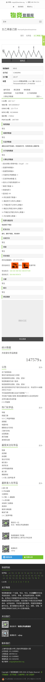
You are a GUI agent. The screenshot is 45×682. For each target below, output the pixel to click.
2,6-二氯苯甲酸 (7, 515)
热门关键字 (30, 675)
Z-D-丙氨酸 (6, 402)
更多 (38, 96)
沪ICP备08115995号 (34, 679)
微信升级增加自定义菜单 (11, 375)
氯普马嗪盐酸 (6, 509)
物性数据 (27, 90)
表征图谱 (17, 90)
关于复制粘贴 (6, 372)
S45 (14, 271)
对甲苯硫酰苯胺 (7, 468)
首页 (22, 36)
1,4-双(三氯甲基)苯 (8, 478)
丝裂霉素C (5, 434)
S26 (11, 271)
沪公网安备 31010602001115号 (15, 679)
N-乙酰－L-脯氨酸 (8, 497)
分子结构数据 (32, 93)
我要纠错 (29, 557)
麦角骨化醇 (6, 440)
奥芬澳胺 (5, 437)
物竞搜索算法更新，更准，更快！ (14, 378)
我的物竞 (20, 7)
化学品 (28, 36)
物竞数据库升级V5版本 (10, 381)
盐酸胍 (4, 421)
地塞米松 (5, 425)
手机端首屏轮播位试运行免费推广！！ (15, 393)
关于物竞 (13, 675)
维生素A (5, 462)
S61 (20, 271)
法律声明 (21, 675)
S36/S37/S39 (26, 271)
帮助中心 (30, 7)
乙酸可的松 (6, 431)
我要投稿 (8, 557)
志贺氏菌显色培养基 (9, 399)
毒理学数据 (7, 93)
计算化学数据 (8, 96)
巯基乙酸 (5, 415)
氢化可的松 (6, 459)
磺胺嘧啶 (5, 474)
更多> (41, 367)
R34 (11, 274)
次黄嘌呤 (5, 494)
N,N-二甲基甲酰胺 (8, 418)
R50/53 (18, 274)
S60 (17, 271)
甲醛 (3, 412)
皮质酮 (4, 453)
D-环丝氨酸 (6, 491)
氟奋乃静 (5, 512)
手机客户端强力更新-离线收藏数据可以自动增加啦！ (20, 396)
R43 (14, 274)
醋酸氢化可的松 (7, 428)
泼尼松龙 (5, 465)
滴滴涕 (4, 506)
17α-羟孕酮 (6, 500)
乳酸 (3, 450)
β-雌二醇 (5, 488)
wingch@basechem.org (18, 2)
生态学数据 (19, 93)
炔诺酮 (4, 456)
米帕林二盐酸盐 (7, 503)
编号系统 (6, 90)
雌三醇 (4, 471)
